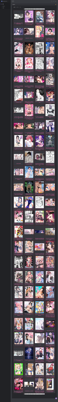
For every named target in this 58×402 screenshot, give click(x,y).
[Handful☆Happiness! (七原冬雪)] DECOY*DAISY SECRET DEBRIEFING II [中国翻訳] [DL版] (50, 254)
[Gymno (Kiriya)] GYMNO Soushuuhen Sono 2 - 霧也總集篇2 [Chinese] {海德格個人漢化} (18, 239)
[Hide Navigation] (13, 1)
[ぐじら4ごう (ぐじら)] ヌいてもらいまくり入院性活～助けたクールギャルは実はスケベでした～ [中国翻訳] (18, 148)
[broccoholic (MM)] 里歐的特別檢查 (39, 283)
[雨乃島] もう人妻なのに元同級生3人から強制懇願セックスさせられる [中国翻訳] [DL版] (29, 102)
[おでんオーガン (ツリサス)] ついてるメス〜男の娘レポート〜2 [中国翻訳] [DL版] (29, 346)
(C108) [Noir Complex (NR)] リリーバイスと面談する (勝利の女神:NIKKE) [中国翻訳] (50, 346)
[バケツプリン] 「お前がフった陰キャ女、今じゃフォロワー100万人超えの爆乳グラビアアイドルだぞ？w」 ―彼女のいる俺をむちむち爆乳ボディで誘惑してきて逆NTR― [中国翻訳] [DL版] (50, 315)
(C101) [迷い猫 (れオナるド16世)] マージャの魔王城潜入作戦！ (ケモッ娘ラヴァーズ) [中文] (39, 71)
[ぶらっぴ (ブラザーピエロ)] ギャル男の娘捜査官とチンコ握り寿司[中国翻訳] (39, 254)
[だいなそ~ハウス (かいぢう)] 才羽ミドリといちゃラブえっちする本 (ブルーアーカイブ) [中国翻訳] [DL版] (18, 377)
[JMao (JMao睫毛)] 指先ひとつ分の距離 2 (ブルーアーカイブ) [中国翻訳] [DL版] (50, 86)
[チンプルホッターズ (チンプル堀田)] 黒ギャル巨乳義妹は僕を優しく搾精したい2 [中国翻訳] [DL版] (18, 392)
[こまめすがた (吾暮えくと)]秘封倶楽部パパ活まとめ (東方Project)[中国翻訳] (18, 117)
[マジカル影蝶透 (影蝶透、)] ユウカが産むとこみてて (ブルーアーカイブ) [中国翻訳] (50, 133)
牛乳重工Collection (18, 163)
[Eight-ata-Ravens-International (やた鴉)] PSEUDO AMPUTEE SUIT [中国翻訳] (50, 148)
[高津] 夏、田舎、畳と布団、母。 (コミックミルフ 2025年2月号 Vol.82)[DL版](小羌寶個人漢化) (39, 55)
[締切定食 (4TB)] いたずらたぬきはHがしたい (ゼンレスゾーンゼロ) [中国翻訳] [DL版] (50, 102)
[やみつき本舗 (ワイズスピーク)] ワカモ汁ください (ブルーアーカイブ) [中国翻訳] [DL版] (50, 224)
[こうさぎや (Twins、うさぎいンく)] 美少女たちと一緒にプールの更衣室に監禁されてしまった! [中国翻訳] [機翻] (50, 194)
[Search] (52, 1)
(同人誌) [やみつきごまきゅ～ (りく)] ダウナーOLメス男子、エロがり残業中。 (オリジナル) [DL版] (29, 24)
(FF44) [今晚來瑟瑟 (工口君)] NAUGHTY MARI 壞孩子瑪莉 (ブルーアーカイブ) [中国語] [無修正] (29, 299)
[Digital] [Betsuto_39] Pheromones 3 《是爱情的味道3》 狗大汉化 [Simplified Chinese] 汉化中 (39, 24)
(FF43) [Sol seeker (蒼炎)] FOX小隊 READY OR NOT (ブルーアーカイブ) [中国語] (18, 284)
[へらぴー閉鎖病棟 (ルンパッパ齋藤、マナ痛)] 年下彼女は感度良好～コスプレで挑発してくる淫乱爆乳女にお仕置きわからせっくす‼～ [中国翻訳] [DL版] (50, 39)
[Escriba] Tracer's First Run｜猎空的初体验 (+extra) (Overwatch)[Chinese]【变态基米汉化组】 (39, 194)
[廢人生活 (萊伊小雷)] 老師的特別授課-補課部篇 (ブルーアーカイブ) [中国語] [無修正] (39, 269)
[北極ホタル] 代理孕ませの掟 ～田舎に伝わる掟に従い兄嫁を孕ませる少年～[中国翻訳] (39, 179)
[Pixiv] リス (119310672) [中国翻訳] (29, 54)
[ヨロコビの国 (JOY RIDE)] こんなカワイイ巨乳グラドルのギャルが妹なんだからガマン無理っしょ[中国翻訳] (50, 179)
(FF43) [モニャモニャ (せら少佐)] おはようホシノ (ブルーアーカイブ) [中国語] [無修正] (18, 315)
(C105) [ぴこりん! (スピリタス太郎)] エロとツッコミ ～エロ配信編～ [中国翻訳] (39, 377)
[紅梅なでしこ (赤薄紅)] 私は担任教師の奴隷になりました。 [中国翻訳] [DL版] (50, 24)
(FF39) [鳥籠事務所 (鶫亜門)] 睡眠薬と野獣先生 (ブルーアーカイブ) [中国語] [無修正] (50, 299)
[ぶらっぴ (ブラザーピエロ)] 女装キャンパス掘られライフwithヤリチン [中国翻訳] (50, 239)
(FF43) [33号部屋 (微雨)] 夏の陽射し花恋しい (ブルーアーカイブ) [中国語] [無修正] (29, 284)
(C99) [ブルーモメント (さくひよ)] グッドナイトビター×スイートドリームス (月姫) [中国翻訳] (29, 148)
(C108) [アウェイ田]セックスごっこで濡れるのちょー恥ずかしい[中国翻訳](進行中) (18, 224)
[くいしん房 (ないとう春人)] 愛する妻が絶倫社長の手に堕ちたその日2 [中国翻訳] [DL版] (18, 86)
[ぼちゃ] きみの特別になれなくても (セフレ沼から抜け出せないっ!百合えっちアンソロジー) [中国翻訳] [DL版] (50, 164)
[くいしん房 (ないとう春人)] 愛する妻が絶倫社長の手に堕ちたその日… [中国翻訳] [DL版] (29, 86)
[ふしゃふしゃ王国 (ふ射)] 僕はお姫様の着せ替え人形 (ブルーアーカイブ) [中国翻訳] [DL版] (18, 71)
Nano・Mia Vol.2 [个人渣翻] (50, 330)
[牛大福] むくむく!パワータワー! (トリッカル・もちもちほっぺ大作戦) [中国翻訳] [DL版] (39, 315)
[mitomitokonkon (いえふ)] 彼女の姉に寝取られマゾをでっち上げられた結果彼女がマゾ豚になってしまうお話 (39, 392)
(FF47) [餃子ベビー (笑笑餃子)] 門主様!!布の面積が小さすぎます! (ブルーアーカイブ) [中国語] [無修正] (18, 299)
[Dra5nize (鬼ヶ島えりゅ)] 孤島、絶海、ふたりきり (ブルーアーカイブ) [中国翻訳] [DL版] (50, 55)
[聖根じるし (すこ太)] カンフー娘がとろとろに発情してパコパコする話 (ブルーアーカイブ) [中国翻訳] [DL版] (50, 377)
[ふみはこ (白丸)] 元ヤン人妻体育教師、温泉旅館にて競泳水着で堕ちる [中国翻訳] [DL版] (18, 254)
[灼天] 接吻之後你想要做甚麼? (50, 283)
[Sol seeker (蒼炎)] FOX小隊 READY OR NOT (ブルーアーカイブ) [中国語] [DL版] (39, 164)
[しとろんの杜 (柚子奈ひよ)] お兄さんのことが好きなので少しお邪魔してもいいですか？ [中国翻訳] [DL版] (18, 39)
